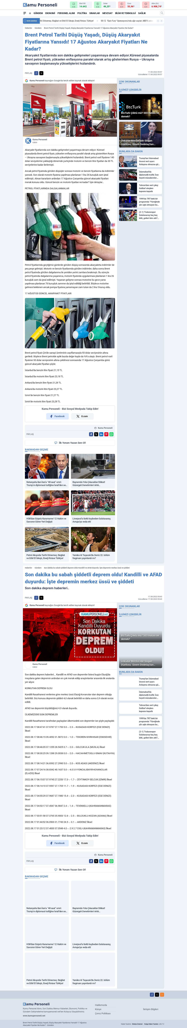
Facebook (60, 416)
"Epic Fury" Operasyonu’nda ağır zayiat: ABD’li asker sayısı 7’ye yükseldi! (77, 21)
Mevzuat (107, 13)
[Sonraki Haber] (161, 20)
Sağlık (142, 13)
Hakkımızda (101, 1005)
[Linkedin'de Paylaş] (101, 434)
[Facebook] (152, 995)
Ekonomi (50, 13)
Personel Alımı (66, 13)
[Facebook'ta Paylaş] (36, 73)
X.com (84, 416)
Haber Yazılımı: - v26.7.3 (142, 1024)
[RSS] (162, 995)
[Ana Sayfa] (30, 13)
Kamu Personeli (40, 140)
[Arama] (162, 13)
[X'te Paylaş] (41, 73)
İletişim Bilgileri (150, 1009)
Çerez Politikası (103, 1013)
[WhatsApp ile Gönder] (111, 434)
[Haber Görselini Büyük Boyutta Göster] (70, 110)
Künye (98, 1009)
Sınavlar (94, 13)
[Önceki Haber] (158, 20)
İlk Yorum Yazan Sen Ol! (72, 442)
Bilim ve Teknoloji (125, 13)
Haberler (28, 28)
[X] (157, 995)
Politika (82, 13)
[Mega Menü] (24, 13)
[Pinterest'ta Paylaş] (106, 434)
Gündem (38, 13)
